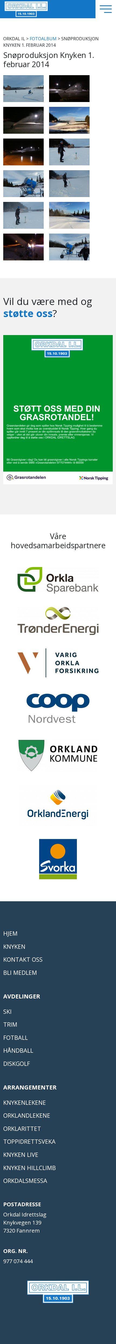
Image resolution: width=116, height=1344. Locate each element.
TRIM (10, 1024)
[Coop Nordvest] (58, 710)
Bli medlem (20, 972)
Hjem (10, 933)
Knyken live (20, 1154)
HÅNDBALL (18, 1050)
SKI (7, 1011)
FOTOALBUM (43, 39)
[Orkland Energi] (58, 808)
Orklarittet (22, 1128)
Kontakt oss (23, 959)
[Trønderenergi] (58, 623)
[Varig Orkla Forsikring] (58, 665)
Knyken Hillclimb (29, 1168)
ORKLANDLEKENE (26, 1115)
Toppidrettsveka (29, 1141)
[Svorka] (58, 861)
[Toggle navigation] (105, 9)
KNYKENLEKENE (24, 1102)
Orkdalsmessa (25, 1181)
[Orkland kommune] (58, 758)
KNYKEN (14, 946)
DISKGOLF (16, 1063)
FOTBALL (15, 1037)
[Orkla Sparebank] (58, 583)
